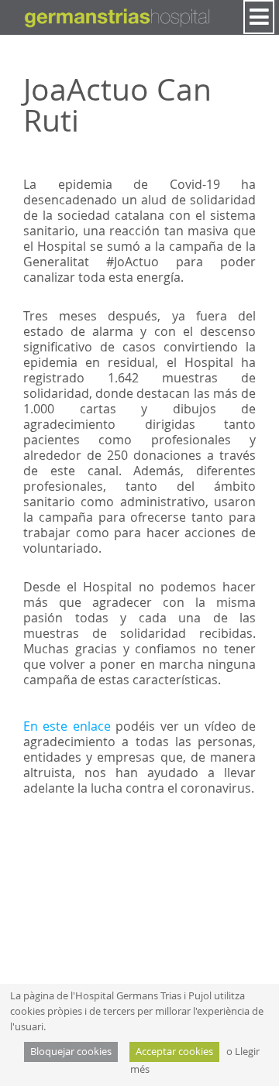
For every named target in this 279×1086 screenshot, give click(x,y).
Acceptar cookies (174, 1051)
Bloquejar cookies (71, 1051)
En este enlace (67, 726)
